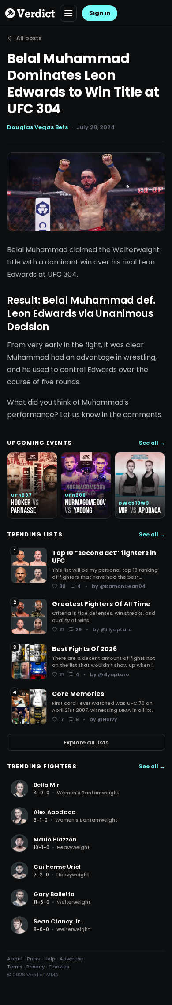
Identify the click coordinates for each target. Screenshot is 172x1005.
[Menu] (68, 13)
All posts (28, 38)
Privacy (35, 966)
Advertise (71, 958)
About (15, 958)
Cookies (59, 966)
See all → (152, 443)
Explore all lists (86, 742)
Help (50, 958)
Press (33, 958)
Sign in (99, 13)
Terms (14, 966)
